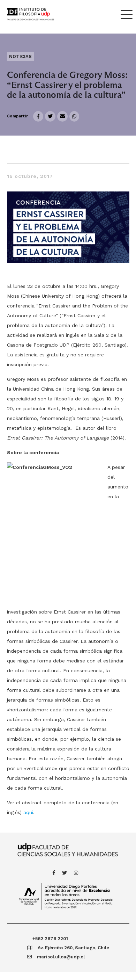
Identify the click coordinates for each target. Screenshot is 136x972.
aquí (28, 812)
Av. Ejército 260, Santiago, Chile (73, 947)
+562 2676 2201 (50, 938)
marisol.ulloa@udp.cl (61, 956)
